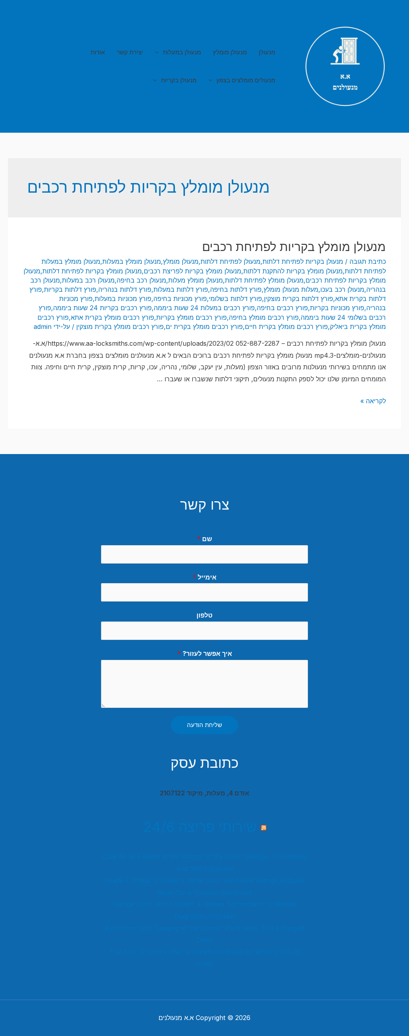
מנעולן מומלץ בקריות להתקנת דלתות (293, 271)
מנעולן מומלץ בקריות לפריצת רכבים (192, 271)
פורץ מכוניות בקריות (337, 308)
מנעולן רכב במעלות (88, 280)
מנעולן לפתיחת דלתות (230, 261)
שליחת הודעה (204, 725)
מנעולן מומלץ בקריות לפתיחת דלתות (92, 271)
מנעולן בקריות (179, 80)
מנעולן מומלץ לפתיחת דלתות (264, 280)
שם (204, 539)
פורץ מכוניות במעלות (123, 299)
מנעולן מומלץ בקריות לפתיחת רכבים (294, 246)
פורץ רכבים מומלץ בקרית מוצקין (120, 327)
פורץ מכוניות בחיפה (180, 299)
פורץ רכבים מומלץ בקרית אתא (112, 317)
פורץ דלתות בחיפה (236, 289)
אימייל (204, 577)
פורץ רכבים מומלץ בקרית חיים (286, 327)
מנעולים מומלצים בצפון (245, 80)
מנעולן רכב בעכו (342, 289)
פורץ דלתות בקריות (70, 289)
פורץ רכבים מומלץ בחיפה (264, 317)
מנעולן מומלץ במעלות (131, 261)
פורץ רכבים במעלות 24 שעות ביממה (204, 308)
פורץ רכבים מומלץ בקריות (191, 317)
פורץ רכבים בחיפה (282, 308)
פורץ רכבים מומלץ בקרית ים (204, 327)
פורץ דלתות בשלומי (235, 299)
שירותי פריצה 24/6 (200, 826)
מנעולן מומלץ (230, 52)
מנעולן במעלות (182, 52)
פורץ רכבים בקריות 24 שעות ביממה (102, 308)
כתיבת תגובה (367, 261)
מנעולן (267, 52)
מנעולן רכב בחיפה (141, 280)
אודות (98, 52)
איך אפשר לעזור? (204, 653)
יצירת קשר (130, 52)
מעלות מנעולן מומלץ (291, 289)
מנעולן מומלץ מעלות (195, 280)
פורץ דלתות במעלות (180, 289)
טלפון (204, 615)
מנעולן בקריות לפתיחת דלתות (302, 261)
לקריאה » (373, 401)
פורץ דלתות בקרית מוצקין (298, 299)
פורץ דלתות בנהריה (124, 289)
